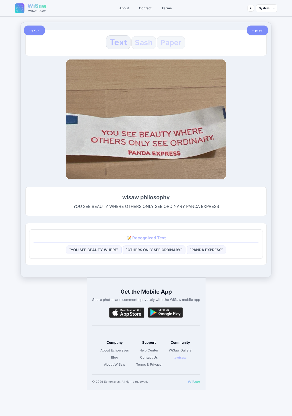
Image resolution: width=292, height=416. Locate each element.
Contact (145, 8)
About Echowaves (114, 350)
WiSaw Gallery (180, 350)
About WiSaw (114, 364)
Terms (167, 8)
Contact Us (149, 357)
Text (118, 42)
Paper (171, 42)
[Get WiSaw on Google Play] (165, 312)
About (124, 8)
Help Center (148, 350)
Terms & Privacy (149, 364)
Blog (114, 357)
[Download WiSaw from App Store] (126, 312)
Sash (144, 42)
